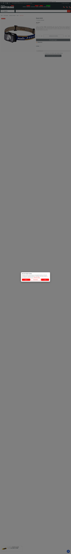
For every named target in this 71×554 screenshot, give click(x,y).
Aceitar (45, 279)
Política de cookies (37, 277)
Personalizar (35, 279)
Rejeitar (26, 279)
